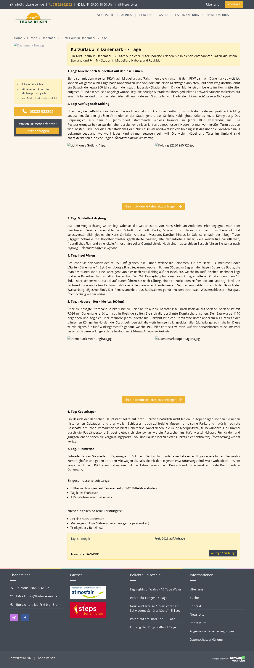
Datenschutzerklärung (206, 640)
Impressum (198, 623)
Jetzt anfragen (38, 131)
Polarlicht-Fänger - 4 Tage (148, 598)
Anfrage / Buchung (223, 553)
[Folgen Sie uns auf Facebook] (25, 617)
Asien (163, 15)
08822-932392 (41, 111)
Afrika (126, 15)
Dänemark (49, 38)
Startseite (105, 15)
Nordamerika (217, 15)
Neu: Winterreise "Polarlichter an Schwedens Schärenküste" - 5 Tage (155, 608)
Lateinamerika (187, 15)
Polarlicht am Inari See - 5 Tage (152, 619)
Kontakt (195, 606)
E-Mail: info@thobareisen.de (36, 596)
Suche (194, 598)
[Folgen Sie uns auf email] (14, 617)
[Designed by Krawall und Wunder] (237, 658)
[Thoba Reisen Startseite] (31, 19)
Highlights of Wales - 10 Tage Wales (156, 589)
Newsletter (198, 614)
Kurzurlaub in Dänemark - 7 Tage (84, 38)
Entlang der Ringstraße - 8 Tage (153, 627)
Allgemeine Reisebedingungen (212, 631)
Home (18, 38)
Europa (145, 15)
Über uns (212, 4)
